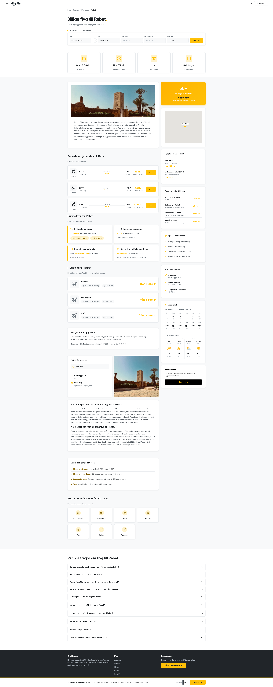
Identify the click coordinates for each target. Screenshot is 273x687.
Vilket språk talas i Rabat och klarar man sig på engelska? (94, 589)
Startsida (117, 660)
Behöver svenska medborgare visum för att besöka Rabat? (94, 567)
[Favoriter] (251, 3)
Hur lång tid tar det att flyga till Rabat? (86, 597)
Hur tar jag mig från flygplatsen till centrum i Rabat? (91, 613)
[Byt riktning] (95, 40)
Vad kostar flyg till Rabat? (80, 629)
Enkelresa (87, 31)
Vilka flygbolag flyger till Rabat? (83, 621)
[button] (185, 126)
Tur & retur (74, 31)
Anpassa (179, 682)
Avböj (186, 682)
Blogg (116, 667)
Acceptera (198, 682)
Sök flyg (196, 40)
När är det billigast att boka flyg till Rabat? (87, 605)
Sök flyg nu (183, 382)
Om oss (117, 671)
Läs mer (147, 682)
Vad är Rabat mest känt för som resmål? (86, 574)
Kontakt (117, 674)
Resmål (117, 664)
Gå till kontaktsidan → (173, 665)
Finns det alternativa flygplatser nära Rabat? (88, 638)
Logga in (262, 3)
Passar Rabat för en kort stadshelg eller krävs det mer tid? (94, 582)
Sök (150, 173)
